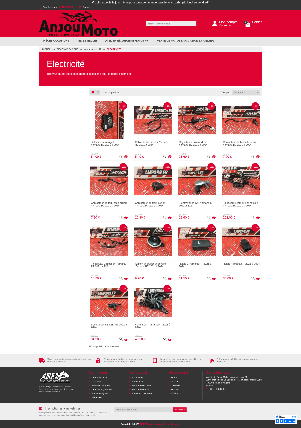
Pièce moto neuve (140, 389)
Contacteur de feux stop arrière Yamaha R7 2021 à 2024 (109, 204)
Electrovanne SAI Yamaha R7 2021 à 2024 (196, 204)
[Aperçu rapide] (121, 157)
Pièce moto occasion (142, 385)
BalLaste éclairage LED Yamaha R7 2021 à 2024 (105, 143)
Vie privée (97, 397)
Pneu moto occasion (142, 393)
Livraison (96, 381)
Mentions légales (100, 393)
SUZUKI (175, 381)
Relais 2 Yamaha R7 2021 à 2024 (195, 265)
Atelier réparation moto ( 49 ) (127, 40)
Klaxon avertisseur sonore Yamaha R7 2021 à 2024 (150, 265)
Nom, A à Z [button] (239, 92)
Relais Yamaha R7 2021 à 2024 (241, 263)
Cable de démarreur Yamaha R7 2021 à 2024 (151, 143)
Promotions (137, 377)
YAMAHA (175, 385)
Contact (86, 7)
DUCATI (175, 377)
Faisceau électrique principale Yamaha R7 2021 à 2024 (240, 204)
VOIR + (174, 393)
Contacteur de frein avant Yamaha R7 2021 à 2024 (150, 204)
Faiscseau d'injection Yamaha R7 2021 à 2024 (108, 265)
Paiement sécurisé (101, 385)
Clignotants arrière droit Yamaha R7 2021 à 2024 (193, 143)
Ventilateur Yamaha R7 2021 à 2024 (152, 326)
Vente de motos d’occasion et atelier (185, 40)
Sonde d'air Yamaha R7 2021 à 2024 (109, 326)
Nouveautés (137, 381)
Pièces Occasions (56, 40)
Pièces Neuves (87, 40)
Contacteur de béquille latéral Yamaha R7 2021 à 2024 (240, 143)
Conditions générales (102, 389)
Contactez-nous (99, 377)
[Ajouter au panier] (126, 157)
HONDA (175, 389)
